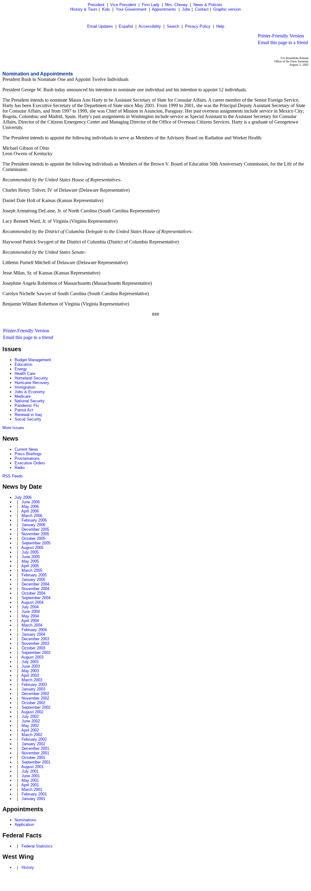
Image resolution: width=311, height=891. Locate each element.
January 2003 (33, 689)
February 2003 (34, 684)
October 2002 (33, 703)
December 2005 (35, 529)
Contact (202, 9)
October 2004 (33, 593)
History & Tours (83, 9)
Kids (106, 9)
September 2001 (36, 762)
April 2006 (30, 511)
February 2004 (34, 629)
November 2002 (35, 698)
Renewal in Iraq (28, 414)
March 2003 (32, 680)
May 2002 (30, 725)
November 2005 (35, 534)
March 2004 (32, 625)
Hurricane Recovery (32, 382)
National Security (30, 401)
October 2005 (33, 538)
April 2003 (30, 675)
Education (23, 364)
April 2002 (30, 730)
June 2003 (31, 666)
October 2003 (33, 648)
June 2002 (31, 721)
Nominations (25, 820)
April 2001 (30, 785)
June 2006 (31, 502)
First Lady (150, 4)
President (96, 4)
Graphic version (227, 9)
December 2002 (35, 693)
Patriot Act (24, 410)
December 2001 (35, 748)
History (28, 867)
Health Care (25, 373)
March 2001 (32, 789)
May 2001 (30, 780)
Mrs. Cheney (176, 4)
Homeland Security (31, 378)
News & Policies (207, 4)
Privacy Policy (197, 26)
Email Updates (100, 26)
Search (173, 26)
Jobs (186, 9)
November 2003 (35, 643)
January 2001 (33, 798)
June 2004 (31, 611)
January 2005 (33, 579)
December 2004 (35, 584)
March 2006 (32, 515)
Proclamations (27, 458)
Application (24, 824)
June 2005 (31, 556)
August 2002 (32, 712)
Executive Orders (30, 463)
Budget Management (33, 360)
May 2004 (30, 616)
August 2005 (32, 547)
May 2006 (30, 506)
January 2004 (33, 634)
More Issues (13, 427)
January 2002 (33, 744)
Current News (26, 449)
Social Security (28, 419)
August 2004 (32, 602)
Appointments (164, 9)
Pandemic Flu (27, 405)
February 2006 (34, 520)
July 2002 (30, 716)
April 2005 (30, 566)
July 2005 (30, 552)
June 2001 (31, 776)
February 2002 (34, 739)
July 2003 (30, 661)
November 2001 (35, 753)
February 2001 (34, 794)
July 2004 (30, 607)
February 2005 (34, 575)
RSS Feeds (12, 476)
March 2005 (32, 570)
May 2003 (30, 671)
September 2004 (36, 598)
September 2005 (36, 543)
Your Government (131, 9)
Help (220, 26)
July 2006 (23, 497)
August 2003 (32, 657)
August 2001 (32, 766)
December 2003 (35, 639)
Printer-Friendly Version (281, 35)
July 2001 (30, 771)
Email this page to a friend (283, 42)
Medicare (23, 396)
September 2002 (36, 707)
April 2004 (30, 620)
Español (126, 26)
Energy (21, 369)
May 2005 (30, 561)
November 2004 (35, 588)
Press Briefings (28, 454)
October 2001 (33, 757)
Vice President (123, 4)
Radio (20, 467)
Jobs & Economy (30, 392)
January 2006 (33, 524)
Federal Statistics (37, 846)
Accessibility (149, 26)
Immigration (25, 387)
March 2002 (32, 734)
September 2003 (36, 652)
